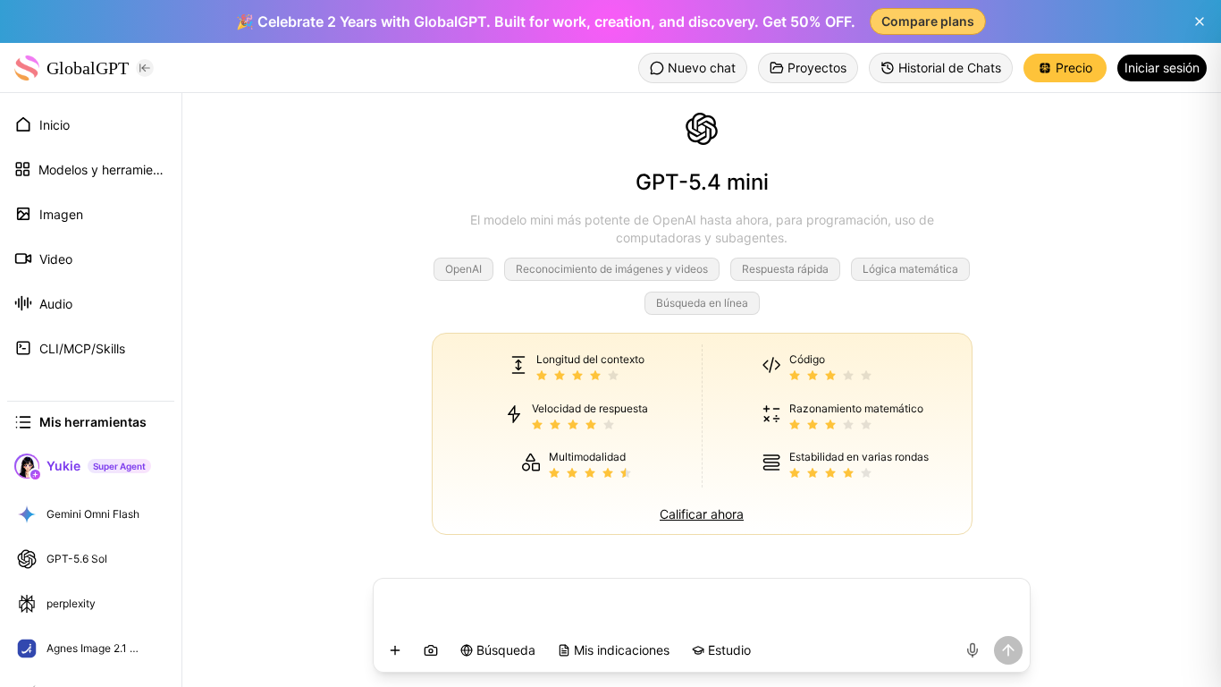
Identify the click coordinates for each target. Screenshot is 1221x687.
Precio (1074, 67)
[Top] (155, 514)
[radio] (541, 376)
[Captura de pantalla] (431, 650)
